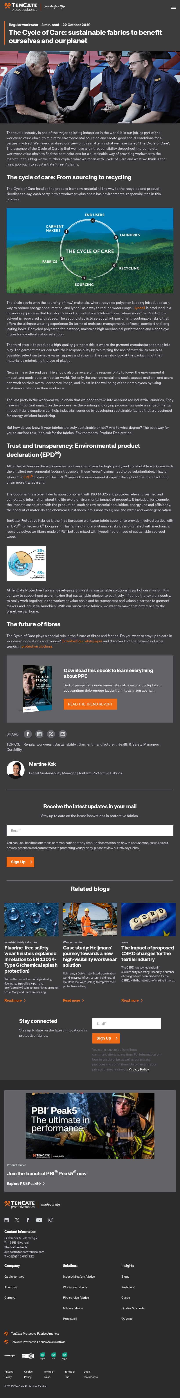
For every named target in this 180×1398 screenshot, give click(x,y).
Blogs (125, 1276)
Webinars (127, 1287)
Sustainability (65, 744)
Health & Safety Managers (138, 744)
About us (10, 1287)
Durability (14, 749)
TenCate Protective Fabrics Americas (35, 1333)
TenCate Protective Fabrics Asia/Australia (38, 1342)
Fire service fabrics (76, 1297)
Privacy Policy (129, 848)
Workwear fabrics (75, 1287)
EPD (28, 477)
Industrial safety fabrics (79, 1276)
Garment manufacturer (97, 744)
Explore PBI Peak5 (24, 1184)
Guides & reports (133, 1308)
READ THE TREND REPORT (90, 704)
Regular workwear (24, 25)
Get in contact (14, 1276)
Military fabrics (73, 1308)
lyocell (140, 308)
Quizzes (127, 1318)
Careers (9, 1297)
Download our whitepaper (82, 641)
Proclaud (70, 1318)
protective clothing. (37, 646)
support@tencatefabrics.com (24, 1252)
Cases (125, 1297)
